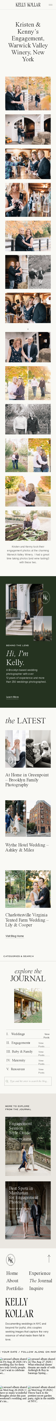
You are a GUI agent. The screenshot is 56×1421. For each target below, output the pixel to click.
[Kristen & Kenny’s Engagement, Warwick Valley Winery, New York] (28, 1005)
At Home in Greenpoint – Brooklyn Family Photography (27, 780)
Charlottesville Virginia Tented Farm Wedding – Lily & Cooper (27, 920)
